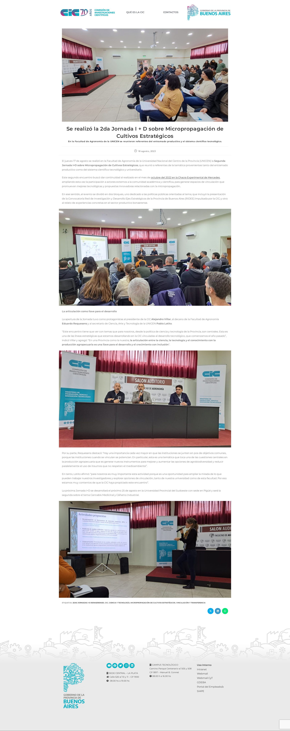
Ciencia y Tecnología (119, 603)
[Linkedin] (132, 665)
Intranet (202, 669)
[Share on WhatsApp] (225, 611)
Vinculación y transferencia (190, 603)
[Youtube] (109, 665)
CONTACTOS (170, 12)
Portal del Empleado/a (210, 686)
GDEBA (201, 682)
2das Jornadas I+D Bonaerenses (88, 603)
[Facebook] (114, 665)
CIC (106, 603)
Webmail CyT (205, 678)
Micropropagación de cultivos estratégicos (152, 603)
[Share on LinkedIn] (218, 611)
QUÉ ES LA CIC (135, 12)
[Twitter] (120, 665)
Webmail (202, 673)
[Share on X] (211, 611)
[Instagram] (126, 665)
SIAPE (200, 691)
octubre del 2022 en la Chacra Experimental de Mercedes (185, 177)
